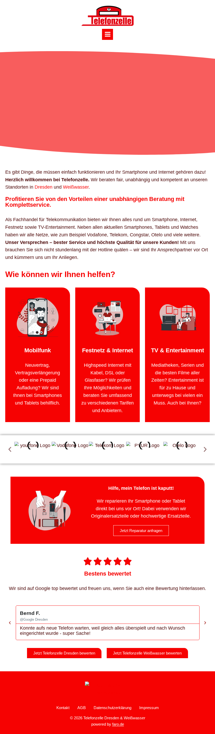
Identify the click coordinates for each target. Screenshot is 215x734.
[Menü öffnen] (107, 34)
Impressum (149, 707)
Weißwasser (76, 187)
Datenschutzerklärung (112, 707)
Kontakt (62, 707)
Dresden (43, 187)
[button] (10, 449)
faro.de (118, 724)
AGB (81, 707)
